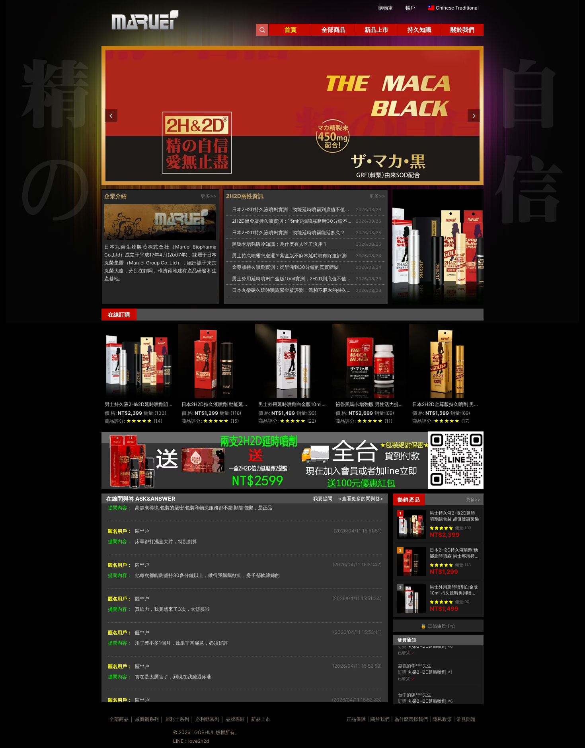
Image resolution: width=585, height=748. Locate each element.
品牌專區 (235, 719)
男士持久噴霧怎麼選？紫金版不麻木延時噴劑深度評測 (289, 255)
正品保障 (356, 719)
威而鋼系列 (147, 719)
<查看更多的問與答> (361, 498)
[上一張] (111, 115)
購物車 (385, 8)
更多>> (208, 196)
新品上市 (260, 719)
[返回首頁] (141, 23)
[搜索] (262, 30)
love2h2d (198, 741)
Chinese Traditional (457, 8)
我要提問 (322, 498)
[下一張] (474, 115)
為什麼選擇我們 (411, 719)
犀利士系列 (177, 719)
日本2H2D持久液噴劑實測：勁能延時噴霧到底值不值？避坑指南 (300, 209)
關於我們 (380, 719)
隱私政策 (442, 719)
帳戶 (410, 8)
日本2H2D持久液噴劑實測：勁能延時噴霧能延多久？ (288, 232)
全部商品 (119, 719)
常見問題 (466, 719)
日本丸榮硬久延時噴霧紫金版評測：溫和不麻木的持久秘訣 (294, 290)
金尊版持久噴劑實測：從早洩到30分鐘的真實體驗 (285, 267)
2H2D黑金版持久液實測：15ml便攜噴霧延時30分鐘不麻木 (294, 221)
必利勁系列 (207, 719)
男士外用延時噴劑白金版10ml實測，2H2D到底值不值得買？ (296, 279)
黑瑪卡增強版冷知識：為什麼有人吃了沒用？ (280, 244)
